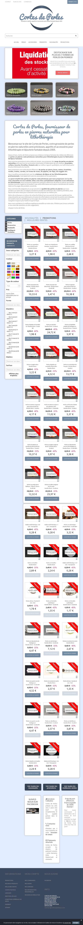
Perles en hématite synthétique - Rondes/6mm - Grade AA (70, 602)
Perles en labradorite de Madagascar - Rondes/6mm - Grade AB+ (33, 642)
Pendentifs (43, 42)
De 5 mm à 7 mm (12, 322)
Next (74, 63)
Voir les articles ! (63, 72)
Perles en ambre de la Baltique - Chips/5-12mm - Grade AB (33, 486)
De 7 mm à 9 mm (12, 326)
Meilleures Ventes (37, 220)
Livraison (8, 893)
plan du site (17, 1)
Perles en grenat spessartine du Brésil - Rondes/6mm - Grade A (70, 286)
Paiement (8, 904)
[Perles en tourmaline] (67, 90)
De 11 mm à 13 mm (13, 334)
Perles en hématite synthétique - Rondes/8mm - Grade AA (51, 602)
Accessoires (33, 42)
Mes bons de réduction (32, 895)
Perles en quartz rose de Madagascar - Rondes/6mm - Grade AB (32, 682)
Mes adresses (29, 886)
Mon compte (32, 874)
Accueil (16, 42)
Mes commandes (30, 880)
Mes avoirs (28, 883)
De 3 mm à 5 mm (12, 317)
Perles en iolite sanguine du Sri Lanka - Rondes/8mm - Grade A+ (51, 486)
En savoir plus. (67, 922)
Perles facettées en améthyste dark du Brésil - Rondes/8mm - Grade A (33, 446)
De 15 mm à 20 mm (13, 343)
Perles (24, 42)
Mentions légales (10, 896)
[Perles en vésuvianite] (16, 90)
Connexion (27, 1)
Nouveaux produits (11, 883)
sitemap (7, 907)
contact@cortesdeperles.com (55, 907)
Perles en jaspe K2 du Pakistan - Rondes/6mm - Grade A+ (32, 286)
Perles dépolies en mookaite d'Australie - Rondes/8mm (51, 366)
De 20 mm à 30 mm (13, 347)
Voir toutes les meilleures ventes (70, 787)
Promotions (65, 42)
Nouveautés (53, 42)
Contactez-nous (10, 890)
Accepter (75, 922)
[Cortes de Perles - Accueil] (41, 18)
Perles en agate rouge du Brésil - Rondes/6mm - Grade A (51, 446)
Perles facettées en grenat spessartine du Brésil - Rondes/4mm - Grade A (33, 406)
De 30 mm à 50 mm (13, 352)
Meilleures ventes (11, 886)
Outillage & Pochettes (11, 231)
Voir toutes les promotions (51, 787)
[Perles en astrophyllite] (41, 108)
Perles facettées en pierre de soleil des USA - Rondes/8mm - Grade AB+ (51, 406)
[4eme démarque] (41, 63)
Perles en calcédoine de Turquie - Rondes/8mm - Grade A (70, 366)
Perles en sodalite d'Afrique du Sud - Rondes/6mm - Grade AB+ (70, 246)
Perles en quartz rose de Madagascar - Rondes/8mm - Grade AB (32, 722)
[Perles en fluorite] (67, 108)
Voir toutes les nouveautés (33, 787)
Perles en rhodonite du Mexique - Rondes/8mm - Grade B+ (51, 246)
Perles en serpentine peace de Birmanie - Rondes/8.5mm (32, 246)
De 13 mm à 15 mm (13, 339)
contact (8, 1)
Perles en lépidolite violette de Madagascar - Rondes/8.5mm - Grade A (70, 326)
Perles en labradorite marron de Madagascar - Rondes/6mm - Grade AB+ (70, 446)
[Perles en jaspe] (41, 90)
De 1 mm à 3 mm (12, 313)
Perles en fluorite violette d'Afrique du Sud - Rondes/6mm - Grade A (70, 406)
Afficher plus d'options (14, 374)
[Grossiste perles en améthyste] (16, 108)
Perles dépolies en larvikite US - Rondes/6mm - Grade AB (32, 326)
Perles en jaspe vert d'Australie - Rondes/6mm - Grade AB (51, 286)
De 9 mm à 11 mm (12, 330)
